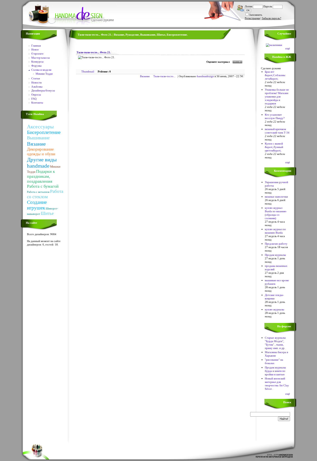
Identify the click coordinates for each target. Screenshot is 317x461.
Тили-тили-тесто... (164, 76)
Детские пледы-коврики (274, 296)
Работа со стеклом (45, 194)
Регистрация (252, 18)
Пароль (267, 6)
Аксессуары (40, 126)
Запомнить (255, 14)
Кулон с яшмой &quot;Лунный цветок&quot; (274, 147)
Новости (36, 82)
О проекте (37, 53)
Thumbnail (87, 71)
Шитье (47, 213)
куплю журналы (274, 309)
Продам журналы (275, 254)
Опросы (36, 94)
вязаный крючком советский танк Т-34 (277, 130)
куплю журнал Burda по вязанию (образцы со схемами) (275, 213)
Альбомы (36, 86)
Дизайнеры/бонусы (43, 90)
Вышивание (38, 137)
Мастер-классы (40, 57)
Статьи (35, 78)
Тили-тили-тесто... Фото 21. (94, 52)
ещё (287, 48)
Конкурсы (37, 61)
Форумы (36, 65)
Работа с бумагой (43, 186)
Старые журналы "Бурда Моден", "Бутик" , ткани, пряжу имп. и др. (275, 343)
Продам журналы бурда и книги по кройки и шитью (275, 371)
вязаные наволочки (276, 196)
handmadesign (205, 76)
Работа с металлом (38, 192)
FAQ (33, 98)
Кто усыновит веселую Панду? (275, 116)
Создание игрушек (37, 205)
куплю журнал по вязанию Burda (275, 231)
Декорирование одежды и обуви (41, 151)
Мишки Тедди (44, 73)
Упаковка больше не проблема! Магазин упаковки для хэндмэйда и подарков (277, 96)
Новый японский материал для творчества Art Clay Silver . (277, 383)
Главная (36, 45)
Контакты (37, 102)
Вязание (36, 144)
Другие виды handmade (42, 162)
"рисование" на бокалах (274, 361)
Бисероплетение (44, 132)
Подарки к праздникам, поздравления (41, 176)
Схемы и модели (41, 69)
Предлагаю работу (276, 243)
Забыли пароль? (271, 18)
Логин (248, 6)
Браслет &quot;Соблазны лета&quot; (275, 75)
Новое (35, 49)
